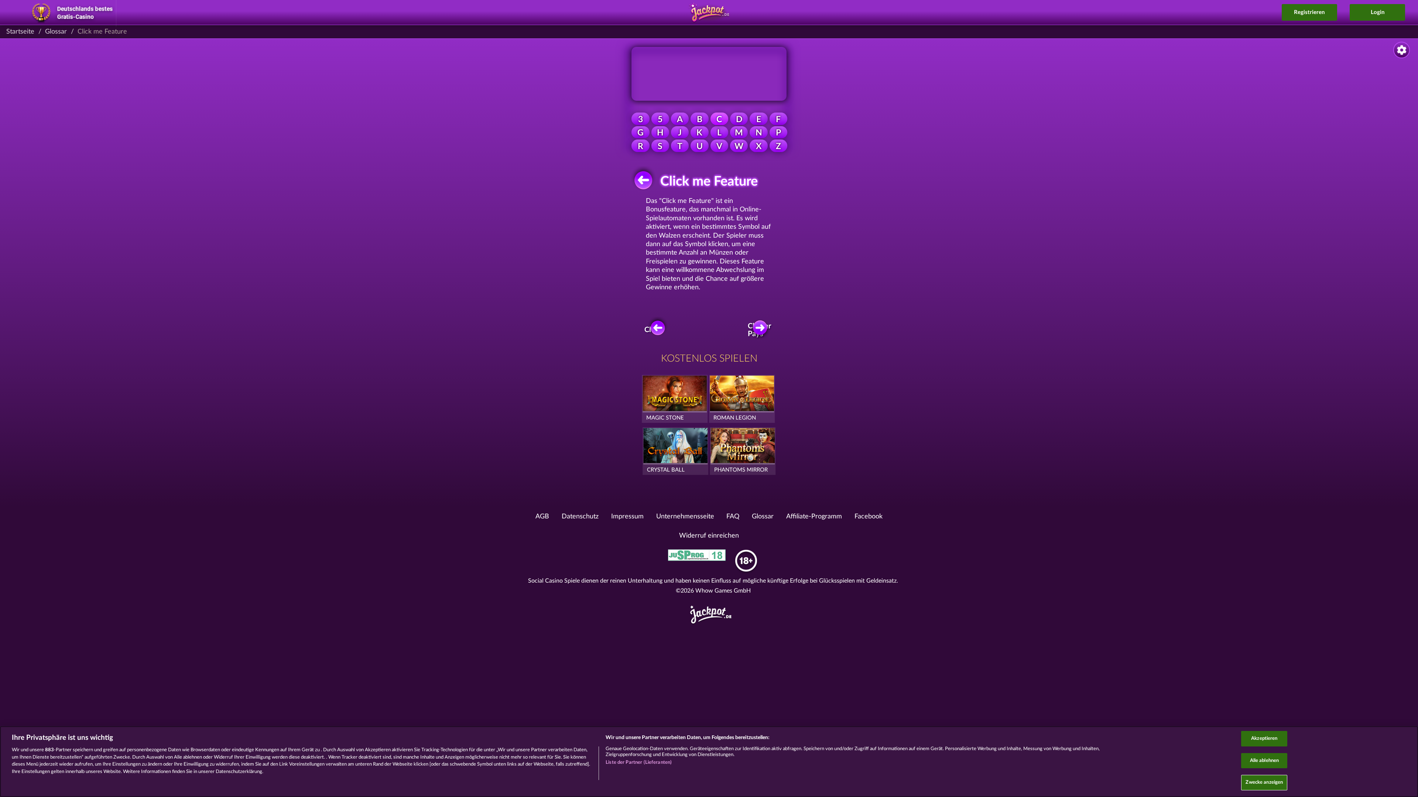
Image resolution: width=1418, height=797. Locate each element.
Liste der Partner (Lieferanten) (639, 762)
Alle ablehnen (1264, 760)
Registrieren (1309, 12)
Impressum (627, 516)
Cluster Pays (760, 329)
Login (1377, 12)
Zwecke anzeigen (1264, 782)
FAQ (732, 516)
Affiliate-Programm (814, 516)
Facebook (868, 516)
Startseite (20, 31)
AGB (542, 516)
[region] (709, 761)
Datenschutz (580, 516)
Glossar (56, 31)
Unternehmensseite (685, 516)
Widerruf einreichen (709, 535)
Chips (653, 330)
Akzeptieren (1264, 738)
